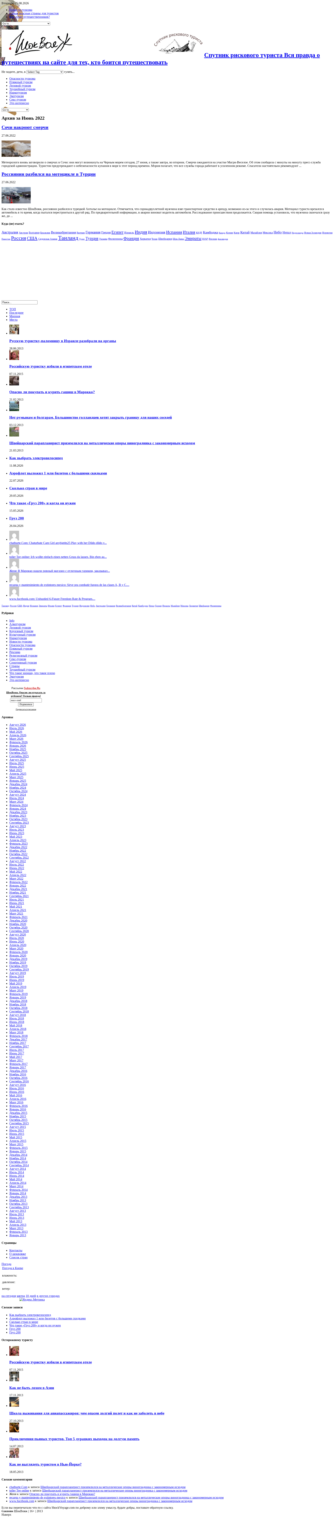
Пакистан (6, 239)
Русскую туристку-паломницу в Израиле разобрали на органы (62, 341)
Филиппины (115, 238)
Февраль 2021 (18, 917)
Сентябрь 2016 (19, 1081)
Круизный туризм (21, 631)
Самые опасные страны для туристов (34, 13)
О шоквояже (17, 1254)
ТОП (12, 309)
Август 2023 (17, 826)
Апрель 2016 (17, 1099)
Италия (189, 232)
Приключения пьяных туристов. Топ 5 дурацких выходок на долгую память (74, 1439)
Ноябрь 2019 (17, 962)
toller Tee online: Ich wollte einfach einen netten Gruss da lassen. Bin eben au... (58, 557)
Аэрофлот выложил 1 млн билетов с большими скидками (58, 473)
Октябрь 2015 (18, 1120)
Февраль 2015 (18, 1147)
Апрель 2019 (17, 987)
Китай (245, 232)
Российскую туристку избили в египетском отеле (50, 366)
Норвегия (327, 232)
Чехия (154, 239)
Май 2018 (15, 1025)
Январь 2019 (17, 997)
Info (11, 620)
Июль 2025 (16, 763)
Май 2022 (15, 871)
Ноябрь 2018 (17, 1004)
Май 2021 (15, 906)
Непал (287, 232)
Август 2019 (17, 973)
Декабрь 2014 (18, 1154)
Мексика (268, 232)
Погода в (12, 1268)
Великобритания (63, 232)
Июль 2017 (16, 1050)
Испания (174, 232)
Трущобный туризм (22, 89)
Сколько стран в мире (28, 488)
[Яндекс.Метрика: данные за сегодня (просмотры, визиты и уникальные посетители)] (32, 1299)
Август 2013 (17, 1210)
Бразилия (45, 232)
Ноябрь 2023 (17, 815)
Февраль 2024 (18, 805)
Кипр (237, 232)
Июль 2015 (16, 1130)
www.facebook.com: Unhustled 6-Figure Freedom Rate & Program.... (52, 598)
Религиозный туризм (23, 655)
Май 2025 (15, 770)
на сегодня (9, 1296)
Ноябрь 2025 (17, 749)
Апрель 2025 (17, 773)
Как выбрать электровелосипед (36, 458)
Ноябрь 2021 (17, 892)
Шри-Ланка (178, 239)
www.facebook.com (21, 1501)
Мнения (14, 316)
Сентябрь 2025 (19, 756)
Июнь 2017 (16, 1053)
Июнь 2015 (16, 1133)
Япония (213, 238)
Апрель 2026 (17, 735)
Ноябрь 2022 (17, 850)
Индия (141, 232)
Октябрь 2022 (18, 854)
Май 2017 (15, 1057)
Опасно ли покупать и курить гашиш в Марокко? (52, 392)
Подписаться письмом (26, 709)
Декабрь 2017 (18, 1039)
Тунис (82, 239)
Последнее (16, 312)
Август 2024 (17, 794)
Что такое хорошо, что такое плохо (32, 673)
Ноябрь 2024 (17, 787)
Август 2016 (17, 1085)
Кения (229, 232)
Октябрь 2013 (18, 1203)
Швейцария (165, 238)
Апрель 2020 (17, 945)
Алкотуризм (17, 624)
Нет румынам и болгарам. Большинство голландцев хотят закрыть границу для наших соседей (90, 417)
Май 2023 (15, 836)
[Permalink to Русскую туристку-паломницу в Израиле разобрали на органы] (14, 333)
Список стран (18, 1257)
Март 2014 (16, 1186)
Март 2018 (16, 1032)
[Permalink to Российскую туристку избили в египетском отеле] (14, 359)
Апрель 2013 (17, 1224)
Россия (18, 238)
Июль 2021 (16, 899)
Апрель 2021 (17, 910)
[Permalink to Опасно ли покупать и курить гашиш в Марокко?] (14, 384)
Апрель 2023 (17, 840)
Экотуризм (16, 96)
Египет (117, 232)
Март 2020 (16, 948)
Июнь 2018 (16, 1022)
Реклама (14, 652)
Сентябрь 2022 (19, 857)
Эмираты (193, 238)
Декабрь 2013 (18, 1196)
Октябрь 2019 (18, 966)
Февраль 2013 (18, 1231)
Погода (6, 1264)
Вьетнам (81, 232)
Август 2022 (17, 861)
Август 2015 (17, 1126)
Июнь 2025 (16, 766)
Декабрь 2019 (18, 959)
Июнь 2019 (16, 980)
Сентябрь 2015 (19, 1123)
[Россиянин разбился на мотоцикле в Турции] (16, 202)
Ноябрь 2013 (17, 1200)
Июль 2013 (16, 1214)
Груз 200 (16, 518)
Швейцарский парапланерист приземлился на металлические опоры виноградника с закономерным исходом (102, 443)
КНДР (199, 233)
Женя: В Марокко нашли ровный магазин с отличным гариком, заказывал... (59, 571)
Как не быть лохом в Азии (31, 1388)
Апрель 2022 (17, 875)
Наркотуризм (18, 92)
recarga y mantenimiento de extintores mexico (37, 1497)
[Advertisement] (34, 272)
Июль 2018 (16, 1018)
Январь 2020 (17, 955)
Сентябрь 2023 (19, 822)
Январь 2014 (17, 1193)
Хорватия (145, 238)
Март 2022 (16, 878)
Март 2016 (16, 1102)
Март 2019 (16, 990)
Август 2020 (17, 934)
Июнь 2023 (16, 833)
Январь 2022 (17, 885)
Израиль (129, 232)
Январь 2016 (17, 1109)
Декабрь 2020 (18, 920)
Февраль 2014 (18, 1189)
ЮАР (205, 238)
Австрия (23, 232)
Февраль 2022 (18, 882)
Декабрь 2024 (18, 784)
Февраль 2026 (18, 742)
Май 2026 (15, 731)
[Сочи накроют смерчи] (16, 155)
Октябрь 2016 (18, 1078)
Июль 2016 (16, 1088)
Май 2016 (15, 1095)
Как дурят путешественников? (29, 16)
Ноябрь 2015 (17, 1116)
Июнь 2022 (16, 868)
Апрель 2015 (17, 1140)
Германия (93, 232)
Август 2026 (17, 724)
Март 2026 (16, 738)
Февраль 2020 (18, 952)
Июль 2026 (16, 728)
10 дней (31, 1296)
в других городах (48, 1296)
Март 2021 (16, 913)
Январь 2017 (17, 1067)
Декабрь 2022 (18, 847)
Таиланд (68, 238)
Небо (278, 232)
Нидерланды (297, 233)
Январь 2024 (17, 808)
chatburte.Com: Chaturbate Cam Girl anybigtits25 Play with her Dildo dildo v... (58, 543)
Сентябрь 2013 (19, 1207)
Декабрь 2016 (18, 1071)
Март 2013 (16, 1228)
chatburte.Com (18, 1487)
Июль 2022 (16, 864)
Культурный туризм (22, 634)
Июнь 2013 (16, 1217)
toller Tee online (19, 1490)
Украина (103, 239)
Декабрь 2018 (18, 1001)
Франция (131, 238)
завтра (21, 1296)
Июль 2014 (16, 1172)
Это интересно (19, 103)
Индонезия (156, 232)
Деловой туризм (20, 85)
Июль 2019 (16, 976)
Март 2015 (16, 1144)
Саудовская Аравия (47, 239)
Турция (92, 238)
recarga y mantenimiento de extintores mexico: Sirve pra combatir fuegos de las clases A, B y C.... (69, 584)
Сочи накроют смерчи (25, 127)
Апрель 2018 (17, 1029)
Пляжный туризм (20, 82)
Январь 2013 (17, 1235)
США (32, 238)
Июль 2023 (16, 829)
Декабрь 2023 (18, 812)
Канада (222, 233)
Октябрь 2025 (18, 752)
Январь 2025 (17, 780)
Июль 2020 (16, 938)
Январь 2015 (17, 1151)
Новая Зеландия (312, 232)
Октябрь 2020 (18, 927)
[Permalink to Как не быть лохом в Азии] (14, 1380)
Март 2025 (16, 777)
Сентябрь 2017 (19, 1046)
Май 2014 (15, 1179)
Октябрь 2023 (18, 819)
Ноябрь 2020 (17, 924)
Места (13, 319)
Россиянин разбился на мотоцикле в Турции (49, 174)
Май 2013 (15, 1221)
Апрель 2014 (17, 1182)
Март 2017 (16, 1060)
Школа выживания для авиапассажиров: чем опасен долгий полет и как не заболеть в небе (86, 1413)
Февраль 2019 (18, 994)
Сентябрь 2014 (19, 1165)
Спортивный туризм (23, 662)
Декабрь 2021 (18, 889)
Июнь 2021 (16, 903)
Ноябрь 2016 (17, 1074)
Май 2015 (15, 1137)
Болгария (34, 232)
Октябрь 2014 (18, 1161)
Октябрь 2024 (18, 791)
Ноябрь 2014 (17, 1158)
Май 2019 (15, 983)
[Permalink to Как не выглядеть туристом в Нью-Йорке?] (14, 1456)
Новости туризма (20, 9)
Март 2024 (16, 801)
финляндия (223, 239)
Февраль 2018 (18, 1036)
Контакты (15, 1250)
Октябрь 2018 (18, 1008)
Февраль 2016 (18, 1106)
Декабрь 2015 (18, 1113)
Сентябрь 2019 (19, 969)
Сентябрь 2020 (19, 931)
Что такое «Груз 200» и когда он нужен (42, 503)
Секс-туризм (17, 99)
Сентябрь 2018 (19, 1011)
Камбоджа (210, 232)
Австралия (10, 232)
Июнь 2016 (16, 1092)
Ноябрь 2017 (17, 1043)
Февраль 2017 (18, 1064)
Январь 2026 (17, 745)
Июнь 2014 (16, 1175)
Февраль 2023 (18, 843)
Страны (14, 666)
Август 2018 (17, 1015)
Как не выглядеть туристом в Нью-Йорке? (45, 1464)
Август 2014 (17, 1168)
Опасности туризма (22, 78)
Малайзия (256, 232)
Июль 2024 (16, 798)
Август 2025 (17, 759)
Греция (106, 232)
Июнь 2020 (16, 941)
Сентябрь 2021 (19, 896)
